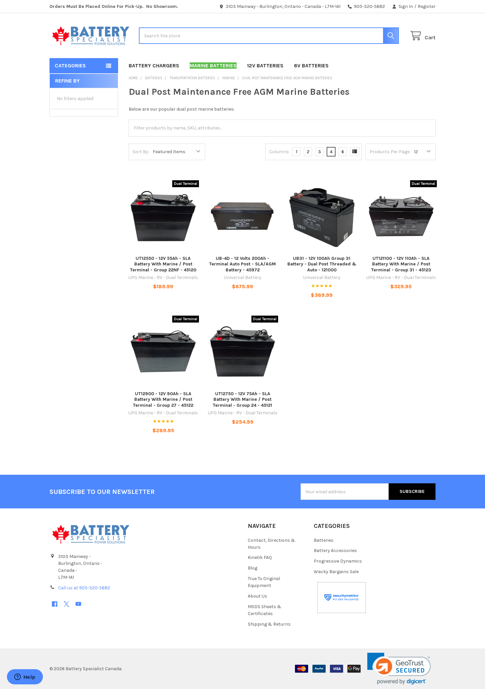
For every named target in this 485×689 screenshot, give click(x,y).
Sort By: (141, 152)
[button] (399, 668)
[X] (66, 604)
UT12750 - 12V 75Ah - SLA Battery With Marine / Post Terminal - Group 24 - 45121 (242, 399)
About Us (257, 596)
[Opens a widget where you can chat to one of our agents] (25, 677)
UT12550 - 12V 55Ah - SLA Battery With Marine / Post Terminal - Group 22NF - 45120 (163, 264)
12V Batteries (265, 65)
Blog (252, 568)
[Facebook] (54, 604)
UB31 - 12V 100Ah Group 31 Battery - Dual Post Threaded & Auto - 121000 (321, 264)
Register (427, 6)
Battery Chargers (154, 65)
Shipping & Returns (269, 624)
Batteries (324, 540)
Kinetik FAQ (260, 557)
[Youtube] (78, 604)
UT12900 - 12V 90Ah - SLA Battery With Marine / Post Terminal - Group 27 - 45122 (163, 399)
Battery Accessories (335, 550)
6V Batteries (311, 65)
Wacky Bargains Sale (336, 571)
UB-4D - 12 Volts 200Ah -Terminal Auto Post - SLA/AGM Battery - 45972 (242, 264)
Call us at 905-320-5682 (84, 588)
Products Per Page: (390, 152)
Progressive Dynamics (338, 561)
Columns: (279, 152)
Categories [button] (70, 65)
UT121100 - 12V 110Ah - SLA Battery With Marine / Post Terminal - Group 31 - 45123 (401, 264)
